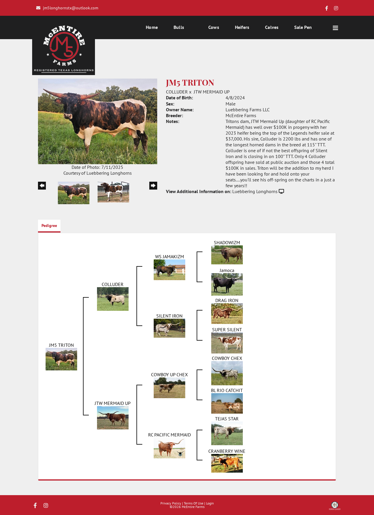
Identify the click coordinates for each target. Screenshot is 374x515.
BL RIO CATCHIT (227, 390)
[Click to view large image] (97, 121)
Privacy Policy (170, 503)
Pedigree (49, 225)
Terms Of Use (193, 503)
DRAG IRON (226, 300)
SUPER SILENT (227, 329)
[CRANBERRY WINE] (227, 463)
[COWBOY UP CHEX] (169, 387)
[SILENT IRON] (169, 328)
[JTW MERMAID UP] (113, 417)
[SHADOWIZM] (227, 254)
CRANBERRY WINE (226, 451)
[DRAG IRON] (227, 313)
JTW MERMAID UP (212, 92)
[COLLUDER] (113, 298)
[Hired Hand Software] (334, 508)
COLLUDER (177, 92)
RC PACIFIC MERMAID (169, 435)
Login (210, 503)
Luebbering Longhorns (255, 191)
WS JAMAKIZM (169, 256)
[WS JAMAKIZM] (169, 269)
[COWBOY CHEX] (227, 372)
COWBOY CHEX (227, 358)
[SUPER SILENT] (227, 342)
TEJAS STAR (227, 419)
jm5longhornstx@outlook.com (70, 7)
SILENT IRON (169, 316)
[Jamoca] (227, 284)
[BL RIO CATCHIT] (227, 403)
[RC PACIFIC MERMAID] (169, 447)
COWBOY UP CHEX (169, 374)
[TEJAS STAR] (227, 433)
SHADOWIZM (227, 242)
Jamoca (227, 270)
